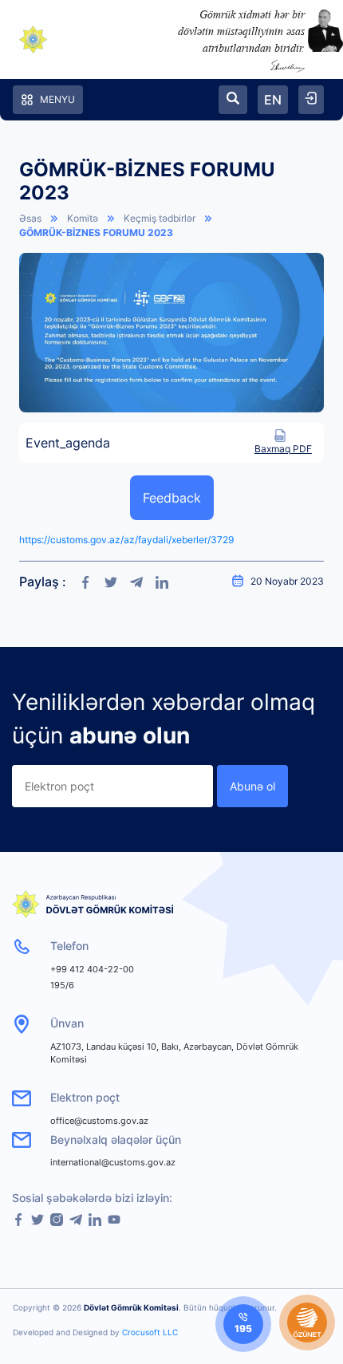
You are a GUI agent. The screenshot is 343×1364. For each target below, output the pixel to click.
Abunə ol (252, 786)
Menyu (57, 99)
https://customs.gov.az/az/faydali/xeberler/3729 (126, 540)
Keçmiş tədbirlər (159, 218)
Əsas (30, 218)
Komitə (82, 218)
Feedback (172, 498)
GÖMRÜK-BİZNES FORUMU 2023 (96, 233)
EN (273, 100)
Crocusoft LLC (150, 1332)
